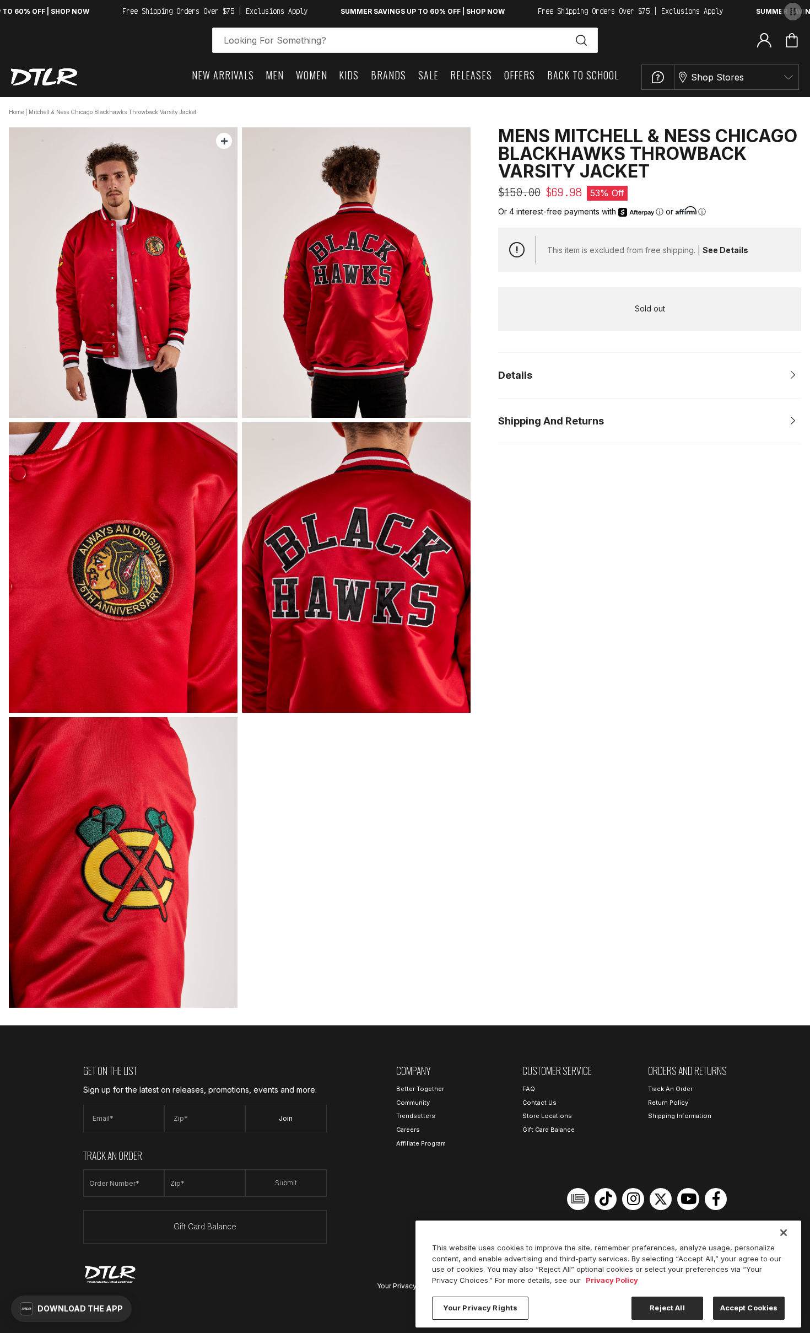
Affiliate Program (421, 1143)
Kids (349, 75)
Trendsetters (415, 1116)
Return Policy (668, 1102)
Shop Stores (717, 77)
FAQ (528, 1089)
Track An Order (670, 1089)
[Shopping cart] (792, 40)
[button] (71, 1309)
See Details (725, 250)
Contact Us (539, 1102)
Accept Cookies (749, 1307)
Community (413, 1102)
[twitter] (661, 1199)
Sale (428, 75)
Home (16, 112)
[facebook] (716, 1199)
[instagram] (633, 1199)
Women (311, 75)
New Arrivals (223, 75)
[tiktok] (606, 1199)
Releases (471, 75)
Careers (408, 1129)
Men (275, 75)
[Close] (783, 1233)
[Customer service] (658, 77)
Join (286, 1118)
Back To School (583, 75)
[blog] (578, 1199)
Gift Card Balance (205, 1226)
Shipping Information (679, 1116)
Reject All (667, 1307)
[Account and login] (764, 39)
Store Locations (547, 1116)
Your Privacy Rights (408, 1286)
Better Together (420, 1089)
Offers (519, 75)
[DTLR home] (44, 76)
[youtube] (688, 1199)
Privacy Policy (612, 1280)
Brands (388, 75)
